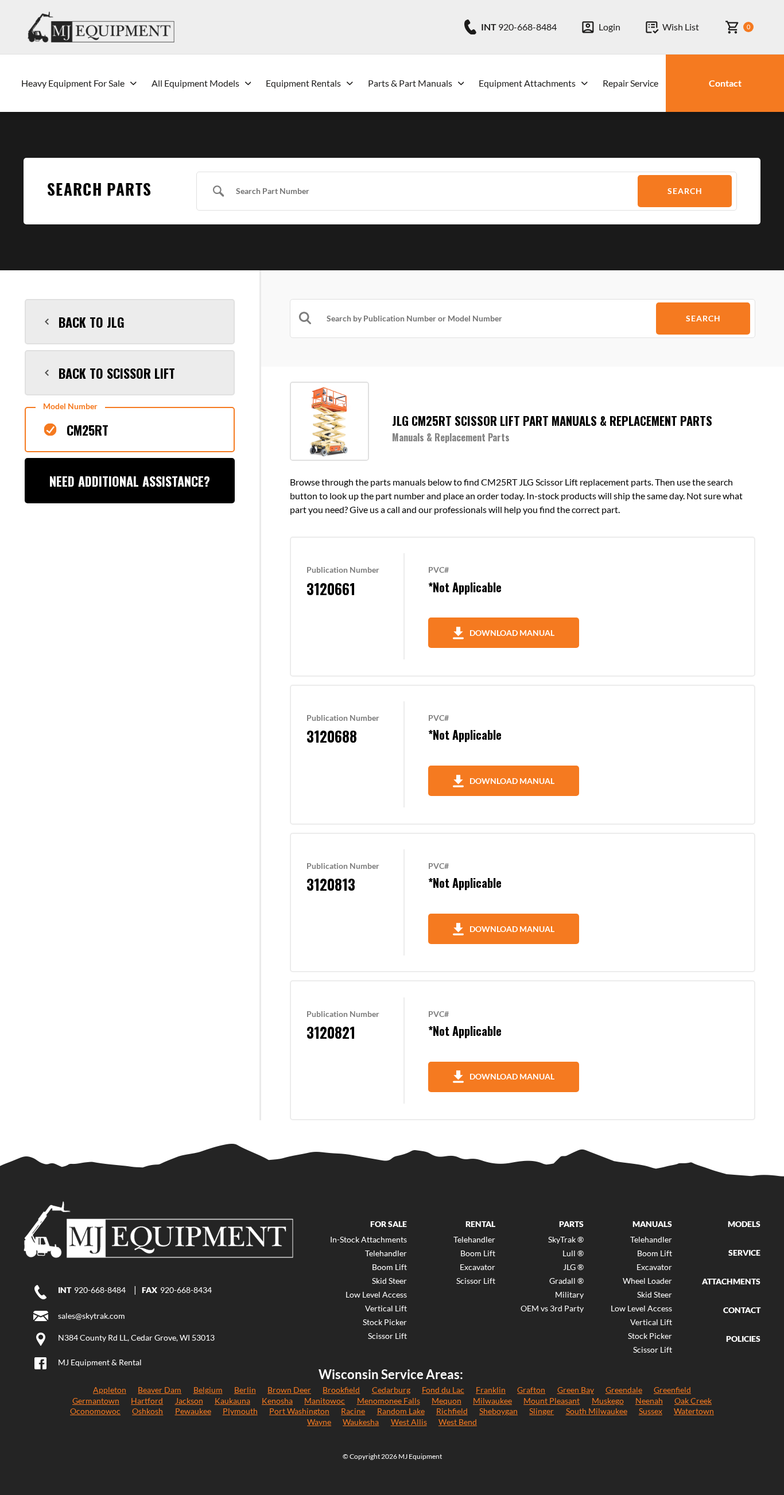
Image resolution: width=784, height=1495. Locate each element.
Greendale (624, 1390)
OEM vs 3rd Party (552, 1308)
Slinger (541, 1411)
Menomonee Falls (388, 1400)
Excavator (477, 1267)
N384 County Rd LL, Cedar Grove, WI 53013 (136, 1337)
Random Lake (401, 1411)
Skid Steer (389, 1281)
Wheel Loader (647, 1281)
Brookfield (341, 1390)
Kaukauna (232, 1400)
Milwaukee (492, 1400)
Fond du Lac (443, 1390)
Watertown (694, 1411)
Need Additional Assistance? (129, 481)
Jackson (189, 1400)
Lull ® (573, 1253)
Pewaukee (193, 1411)
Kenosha (277, 1400)
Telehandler (386, 1253)
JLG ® (573, 1267)
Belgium (208, 1390)
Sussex (650, 1411)
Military (569, 1295)
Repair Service (630, 82)
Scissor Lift (387, 1336)
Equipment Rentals (303, 82)
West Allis (409, 1422)
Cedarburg (391, 1390)
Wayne (319, 1422)
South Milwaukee (596, 1411)
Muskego (608, 1400)
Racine (353, 1411)
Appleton (109, 1390)
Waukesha (361, 1422)
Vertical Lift (386, 1308)
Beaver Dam (159, 1390)
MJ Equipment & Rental (100, 1362)
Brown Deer (289, 1390)
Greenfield (672, 1390)
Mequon (446, 1400)
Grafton (531, 1390)
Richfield (452, 1411)
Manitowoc (324, 1400)
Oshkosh (147, 1411)
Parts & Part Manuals (410, 82)
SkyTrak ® (566, 1240)
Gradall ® (566, 1281)
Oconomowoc (95, 1411)
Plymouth (240, 1411)
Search (685, 191)
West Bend (457, 1422)
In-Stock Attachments (368, 1240)
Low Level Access (376, 1295)
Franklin (491, 1390)
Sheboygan (498, 1411)
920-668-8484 (100, 1290)
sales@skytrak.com (91, 1316)
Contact (725, 82)
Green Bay (575, 1390)
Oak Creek (693, 1400)
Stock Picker (385, 1322)
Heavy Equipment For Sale (73, 82)
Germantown (95, 1400)
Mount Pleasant (551, 1400)
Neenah (649, 1400)
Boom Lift (389, 1267)
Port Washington (299, 1411)
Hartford (147, 1400)
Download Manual (511, 633)
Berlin (245, 1390)
